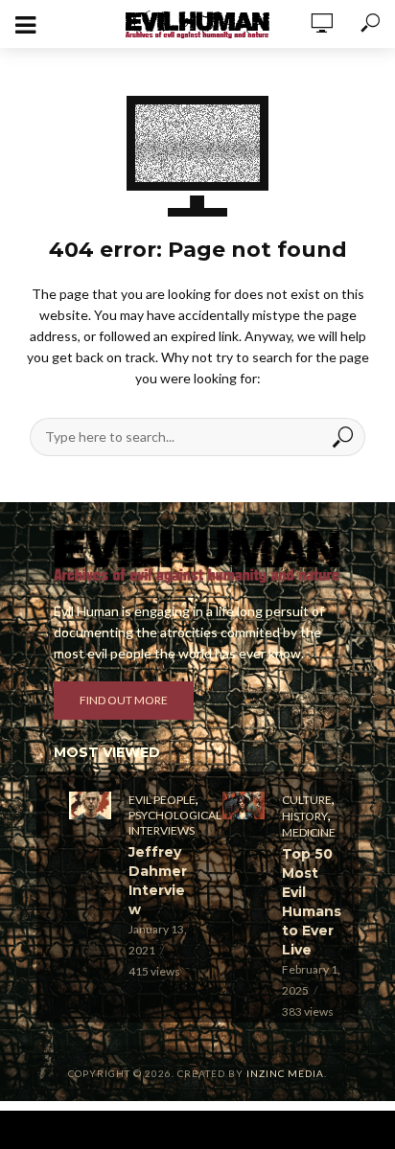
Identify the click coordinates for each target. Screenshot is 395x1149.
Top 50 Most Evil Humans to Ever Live (311, 901)
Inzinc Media (285, 1073)
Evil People (162, 800)
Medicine (309, 832)
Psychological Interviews (174, 823)
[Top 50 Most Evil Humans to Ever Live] (243, 805)
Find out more (124, 700)
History (305, 816)
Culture (307, 800)
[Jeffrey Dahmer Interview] (90, 805)
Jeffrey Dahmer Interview (157, 880)
